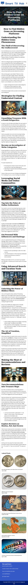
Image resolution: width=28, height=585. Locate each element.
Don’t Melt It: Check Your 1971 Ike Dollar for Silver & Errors (12, 513)
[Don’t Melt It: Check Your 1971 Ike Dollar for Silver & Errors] (14, 503)
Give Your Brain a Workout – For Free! (8, 535)
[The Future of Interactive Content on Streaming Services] (14, 546)
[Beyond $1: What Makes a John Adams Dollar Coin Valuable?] (14, 461)
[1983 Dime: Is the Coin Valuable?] (14, 481)
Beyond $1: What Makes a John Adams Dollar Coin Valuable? (12, 469)
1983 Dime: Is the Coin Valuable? (7, 491)
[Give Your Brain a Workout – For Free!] (14, 525)
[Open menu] (26, 3)
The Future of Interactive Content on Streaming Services (12, 555)
